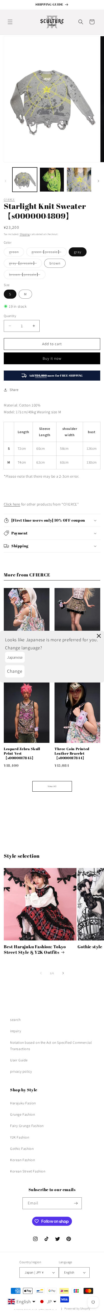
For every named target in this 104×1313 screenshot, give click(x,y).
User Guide (19, 1060)
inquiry (15, 1031)
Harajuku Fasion (23, 1103)
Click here (12, 504)
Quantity (10, 316)
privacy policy (21, 1071)
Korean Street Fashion (27, 1171)
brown (54, 263)
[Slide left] (5, 181)
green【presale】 (49, 252)
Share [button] (14, 389)
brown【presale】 (27, 275)
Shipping (25, 234)
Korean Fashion (22, 1160)
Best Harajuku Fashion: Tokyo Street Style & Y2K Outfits (35, 949)
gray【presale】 (25, 264)
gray (77, 252)
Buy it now (52, 358)
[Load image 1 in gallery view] (24, 179)
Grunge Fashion (22, 1114)
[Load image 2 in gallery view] (52, 179)
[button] (10, 21)
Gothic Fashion (22, 1148)
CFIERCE (9, 199)
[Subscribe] (76, 1203)
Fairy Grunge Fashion (27, 1125)
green (16, 252)
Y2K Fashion (19, 1137)
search (15, 1019)
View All (52, 786)
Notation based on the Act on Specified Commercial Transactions (51, 1045)
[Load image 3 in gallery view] (79, 179)
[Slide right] (98, 181)
